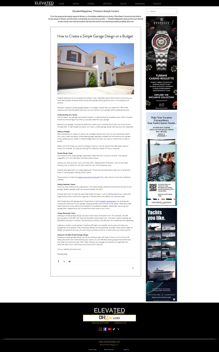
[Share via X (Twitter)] (64, 261)
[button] (75, 3)
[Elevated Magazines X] (118, 329)
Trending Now (62, 254)
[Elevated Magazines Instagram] (100, 329)
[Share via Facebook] (58, 261)
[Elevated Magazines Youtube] (109, 329)
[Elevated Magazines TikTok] (114, 329)
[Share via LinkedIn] (70, 261)
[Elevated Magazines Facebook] (105, 329)
